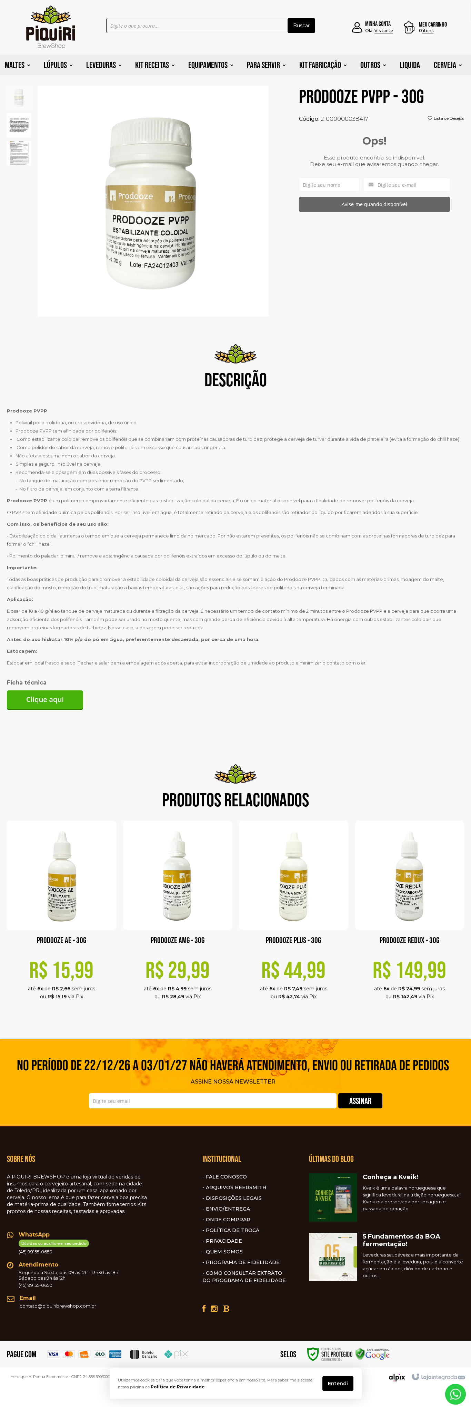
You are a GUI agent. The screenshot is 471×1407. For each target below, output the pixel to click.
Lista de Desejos (448, 118)
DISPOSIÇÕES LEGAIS (234, 1198)
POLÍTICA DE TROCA (232, 1230)
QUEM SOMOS (224, 1252)
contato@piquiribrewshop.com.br (58, 1306)
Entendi (338, 1383)
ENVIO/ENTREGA (228, 1209)
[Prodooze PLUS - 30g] (293, 919)
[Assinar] (360, 1100)
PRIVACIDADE (224, 1241)
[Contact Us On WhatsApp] (455, 1393)
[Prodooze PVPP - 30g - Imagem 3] (19, 152)
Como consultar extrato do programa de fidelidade (244, 1276)
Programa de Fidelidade (243, 1262)
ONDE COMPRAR (228, 1219)
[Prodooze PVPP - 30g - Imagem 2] (19, 124)
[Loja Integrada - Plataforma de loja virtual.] (438, 1377)
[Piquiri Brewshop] (50, 27)
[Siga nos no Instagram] (214, 1308)
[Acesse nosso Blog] (226, 1308)
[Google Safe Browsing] (372, 1353)
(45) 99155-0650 (52, 1247)
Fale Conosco (226, 1177)
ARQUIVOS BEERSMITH (236, 1187)
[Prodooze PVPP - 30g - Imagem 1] (19, 97)
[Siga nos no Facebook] (204, 1308)
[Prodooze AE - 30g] (61, 919)
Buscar (301, 25)
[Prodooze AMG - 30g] (177, 919)
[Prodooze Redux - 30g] (409, 919)
